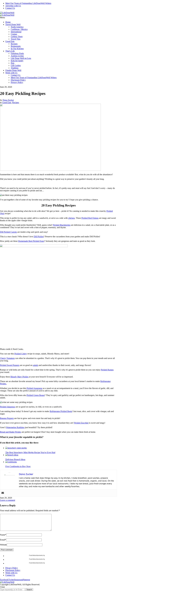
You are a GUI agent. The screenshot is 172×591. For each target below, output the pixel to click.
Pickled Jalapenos (7, 407)
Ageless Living (17, 56)
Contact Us (10, 8)
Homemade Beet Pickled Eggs (31, 241)
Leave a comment (7, 500)
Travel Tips (15, 39)
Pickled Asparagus (34, 388)
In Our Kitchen (17, 48)
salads (35, 365)
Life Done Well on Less (21, 58)
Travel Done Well (12, 24)
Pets (12, 63)
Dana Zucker (8, 100)
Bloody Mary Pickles (19, 377)
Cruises (14, 34)
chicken (71, 218)
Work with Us (11, 73)
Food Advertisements (36, 555)
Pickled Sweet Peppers (9, 365)
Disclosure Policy (18, 80)
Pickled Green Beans (35, 395)
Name (3, 535)
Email (3, 540)
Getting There (17, 36)
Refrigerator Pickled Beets (61, 411)
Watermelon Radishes (15, 427)
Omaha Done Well (13, 70)
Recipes (14, 44)
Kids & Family (17, 61)
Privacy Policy (17, 82)
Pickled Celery (20, 354)
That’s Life (10, 51)
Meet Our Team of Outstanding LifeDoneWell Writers (28, 3)
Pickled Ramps (107, 370)
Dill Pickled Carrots (8, 232)
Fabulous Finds (17, 53)
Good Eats (9, 41)
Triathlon (14, 68)
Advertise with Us (13, 6)
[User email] (2, 493)
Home (8, 22)
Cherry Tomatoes (7, 358)
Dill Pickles (39, 236)
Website (3, 545)
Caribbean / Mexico (19, 29)
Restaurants (16, 46)
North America (17, 27)
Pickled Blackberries (61, 225)
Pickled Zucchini (81, 423)
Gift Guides (16, 65)
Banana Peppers (7, 418)
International (16, 32)
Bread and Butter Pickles (10, 432)
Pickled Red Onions (89, 218)
